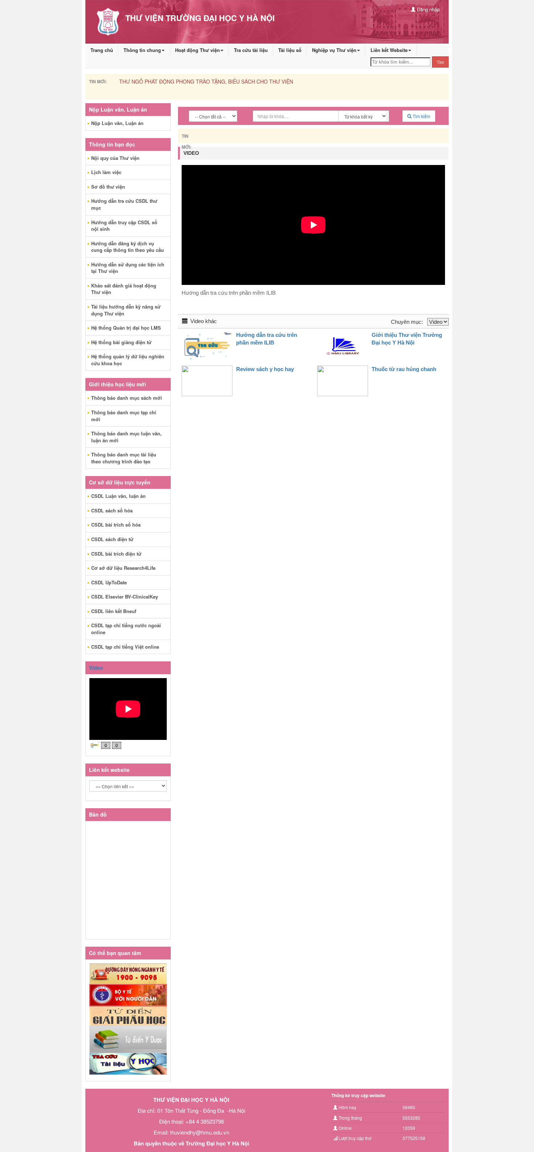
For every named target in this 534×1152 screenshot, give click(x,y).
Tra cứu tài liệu (251, 50)
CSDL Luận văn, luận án (118, 495)
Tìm (440, 62)
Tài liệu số (290, 50)
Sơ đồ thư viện (108, 186)
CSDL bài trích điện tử (116, 553)
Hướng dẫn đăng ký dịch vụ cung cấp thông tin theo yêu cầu (127, 247)
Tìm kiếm (421, 116)
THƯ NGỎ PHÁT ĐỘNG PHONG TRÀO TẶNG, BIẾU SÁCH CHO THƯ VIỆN (206, 81)
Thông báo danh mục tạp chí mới (123, 416)
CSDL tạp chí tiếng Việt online (125, 646)
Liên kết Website (389, 50)
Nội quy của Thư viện (115, 157)
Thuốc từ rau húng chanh (404, 369)
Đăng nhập (428, 9)
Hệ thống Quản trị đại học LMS (126, 327)
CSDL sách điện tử (112, 539)
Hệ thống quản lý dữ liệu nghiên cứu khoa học (127, 360)
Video (96, 667)
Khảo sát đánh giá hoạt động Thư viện (123, 289)
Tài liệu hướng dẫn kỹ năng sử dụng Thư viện (126, 310)
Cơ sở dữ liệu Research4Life (123, 567)
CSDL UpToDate (109, 582)
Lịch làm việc (106, 172)
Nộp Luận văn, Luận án (117, 123)
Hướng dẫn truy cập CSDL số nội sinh (124, 226)
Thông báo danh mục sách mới (126, 397)
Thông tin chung (142, 50)
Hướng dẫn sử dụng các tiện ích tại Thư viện (127, 268)
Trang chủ (101, 50)
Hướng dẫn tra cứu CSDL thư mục (124, 204)
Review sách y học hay (265, 369)
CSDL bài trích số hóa (116, 524)
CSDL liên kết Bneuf (113, 611)
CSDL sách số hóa (112, 510)
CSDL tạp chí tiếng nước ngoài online (126, 629)
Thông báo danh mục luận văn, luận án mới (126, 437)
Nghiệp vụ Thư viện (334, 50)
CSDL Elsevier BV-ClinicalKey (124, 596)
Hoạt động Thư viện (197, 50)
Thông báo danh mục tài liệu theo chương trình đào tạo (123, 458)
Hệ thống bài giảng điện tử (121, 342)
